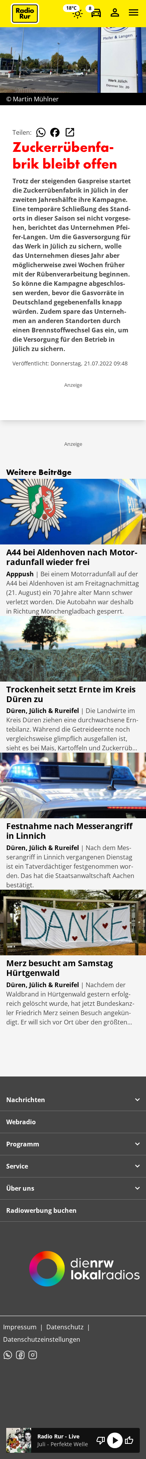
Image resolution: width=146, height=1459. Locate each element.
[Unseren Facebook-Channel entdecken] (20, 1355)
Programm (22, 1144)
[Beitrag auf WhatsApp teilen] (41, 132)
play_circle (115, 1440)
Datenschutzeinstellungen (41, 1339)
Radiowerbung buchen (41, 1210)
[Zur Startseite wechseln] (25, 13)
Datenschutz (65, 1327)
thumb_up (129, 1440)
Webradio (21, 1122)
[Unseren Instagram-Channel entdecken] (32, 1355)
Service (17, 1166)
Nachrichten (25, 1100)
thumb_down (101, 1440)
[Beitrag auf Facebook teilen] (55, 132)
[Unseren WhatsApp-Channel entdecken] (7, 1355)
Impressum (20, 1327)
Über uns (20, 1188)
